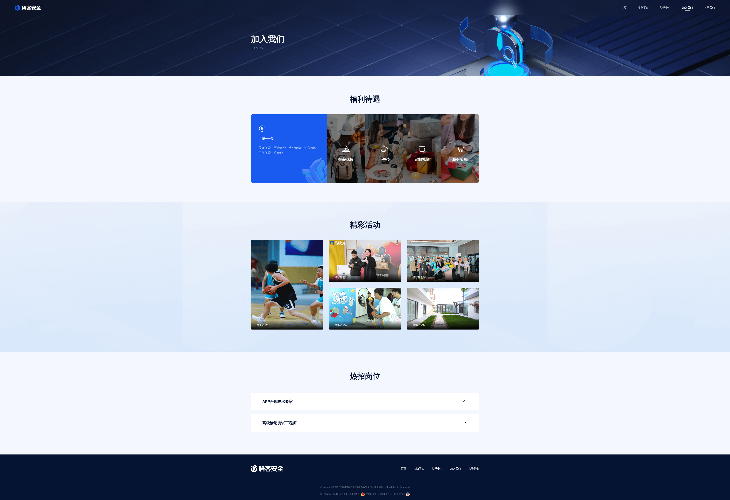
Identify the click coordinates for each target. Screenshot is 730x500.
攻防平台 (643, 7)
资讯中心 (665, 7)
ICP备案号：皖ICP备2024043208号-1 (339, 494)
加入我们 (687, 7)
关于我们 (709, 7)
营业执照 (401, 494)
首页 (624, 7)
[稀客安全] (350, 487)
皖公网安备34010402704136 (381, 494)
